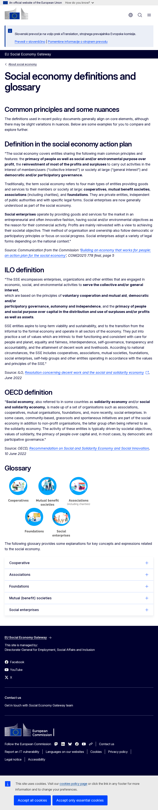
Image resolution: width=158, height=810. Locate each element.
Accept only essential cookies (80, 800)
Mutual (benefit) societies (30, 598)
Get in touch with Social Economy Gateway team (39, 705)
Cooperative (19, 563)
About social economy (22, 64)
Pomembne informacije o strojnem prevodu (78, 41)
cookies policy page (73, 784)
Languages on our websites (65, 752)
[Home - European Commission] (16, 13)
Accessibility (36, 759)
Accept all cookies (32, 800)
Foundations (19, 586)
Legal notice (13, 759)
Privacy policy (118, 752)
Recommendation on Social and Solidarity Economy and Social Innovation (89, 448)
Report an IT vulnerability (22, 752)
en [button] (130, 15)
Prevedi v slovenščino (30, 41)
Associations (19, 575)
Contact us (106, 744)
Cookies (96, 752)
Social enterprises (24, 610)
